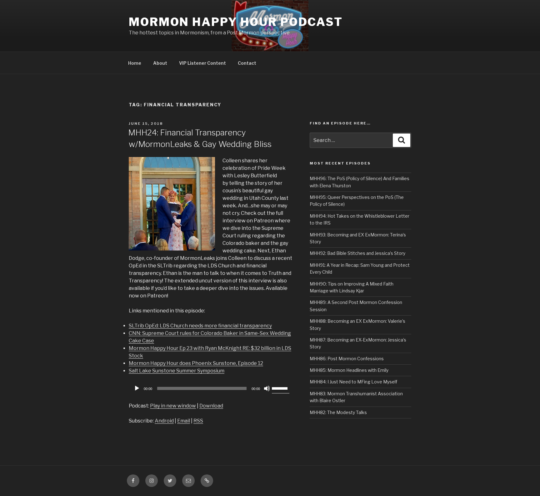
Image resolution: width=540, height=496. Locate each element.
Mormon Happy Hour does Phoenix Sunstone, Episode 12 (196, 363)
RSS (198, 421)
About (160, 63)
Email (183, 421)
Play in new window (173, 406)
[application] (210, 388)
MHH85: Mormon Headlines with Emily (349, 370)
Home (134, 63)
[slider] (280, 387)
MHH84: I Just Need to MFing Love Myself (353, 381)
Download (211, 406)
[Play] (137, 388)
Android (164, 421)
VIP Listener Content (202, 63)
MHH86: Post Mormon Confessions (347, 358)
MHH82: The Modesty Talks (338, 412)
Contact (247, 63)
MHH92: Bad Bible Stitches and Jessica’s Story (357, 253)
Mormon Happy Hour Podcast (236, 22)
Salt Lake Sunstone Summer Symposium (176, 371)
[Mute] (267, 388)
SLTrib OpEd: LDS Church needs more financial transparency (200, 326)
